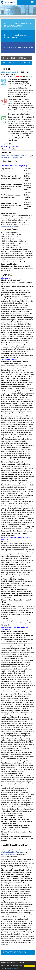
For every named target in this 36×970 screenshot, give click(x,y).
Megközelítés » (6, 158)
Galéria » (22, 158)
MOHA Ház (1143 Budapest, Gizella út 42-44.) (16, 156)
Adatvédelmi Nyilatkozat (9, 226)
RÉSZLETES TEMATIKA (14, 58)
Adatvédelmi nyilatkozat (13, 968)
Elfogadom (29, 966)
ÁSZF (21, 224)
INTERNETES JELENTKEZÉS (16, 62)
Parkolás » (15, 158)
